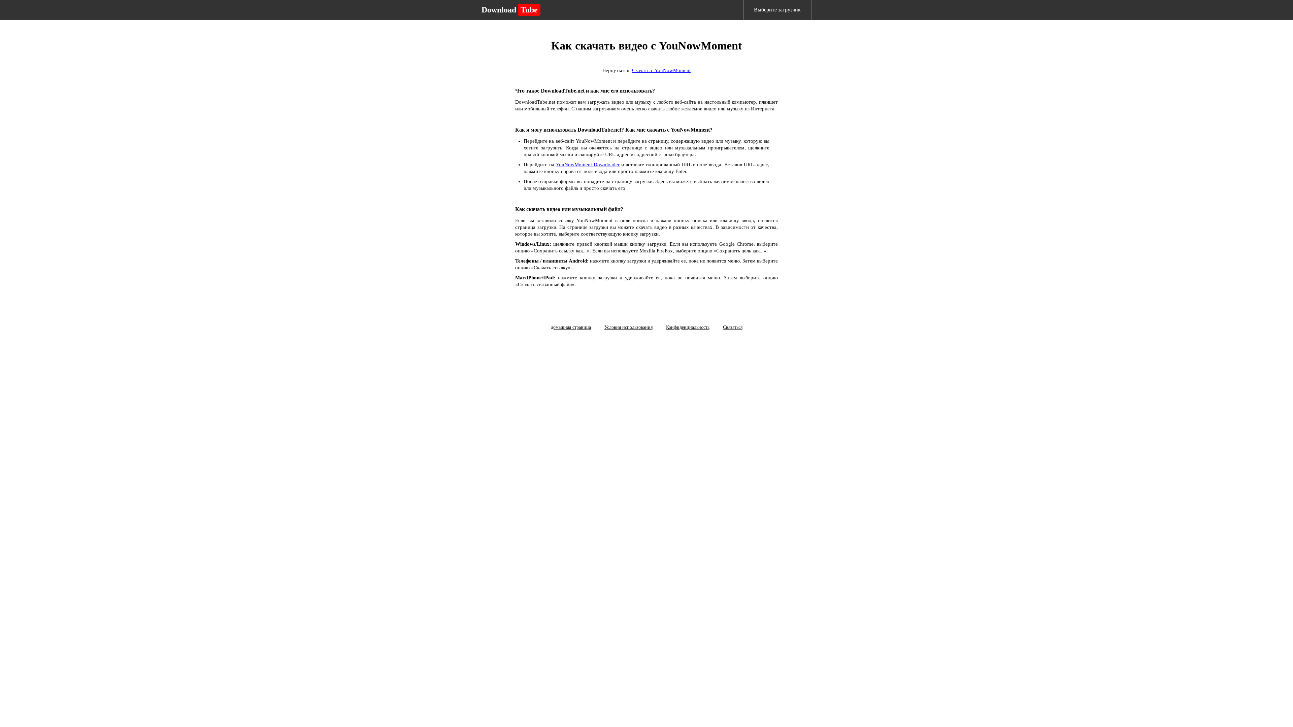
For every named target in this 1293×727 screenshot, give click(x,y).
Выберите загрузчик (777, 9)
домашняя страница (571, 327)
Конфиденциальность (687, 327)
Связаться (732, 327)
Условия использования (628, 327)
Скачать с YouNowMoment (661, 70)
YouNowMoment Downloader (588, 164)
